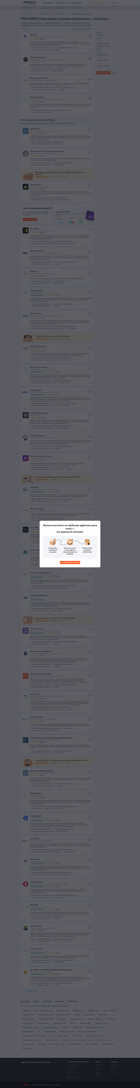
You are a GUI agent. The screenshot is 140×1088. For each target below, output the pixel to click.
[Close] (98, 523)
